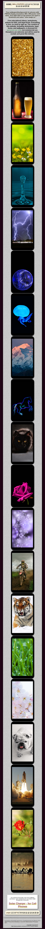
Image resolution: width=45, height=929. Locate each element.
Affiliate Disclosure (29, 921)
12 (19, 6)
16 (28, 6)
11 (17, 6)
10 (38, 4)
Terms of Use (11, 921)
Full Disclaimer (17, 921)
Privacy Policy (22, 921)
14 (24, 6)
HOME (9, 4)
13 (21, 6)
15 (26, 6)
